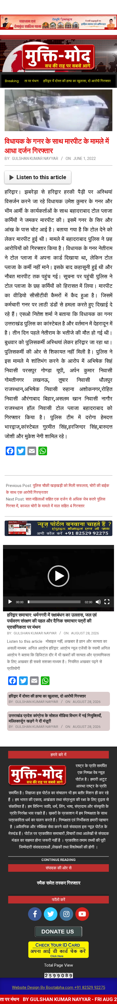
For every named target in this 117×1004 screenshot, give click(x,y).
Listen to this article (41, 177)
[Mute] (98, 602)
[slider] (54, 602)
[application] (58, 576)
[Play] (10, 602)
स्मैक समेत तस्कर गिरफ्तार (58, 883)
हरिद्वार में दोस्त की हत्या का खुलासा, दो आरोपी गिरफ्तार (64, 81)
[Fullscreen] (107, 602)
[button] (58, 576)
